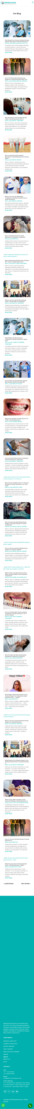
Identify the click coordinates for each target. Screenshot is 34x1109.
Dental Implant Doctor (20, 43)
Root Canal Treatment (20, 263)
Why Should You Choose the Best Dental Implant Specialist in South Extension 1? (17, 41)
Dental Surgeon (17, 201)
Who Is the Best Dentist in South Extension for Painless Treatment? (15, 236)
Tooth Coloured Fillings (20, 802)
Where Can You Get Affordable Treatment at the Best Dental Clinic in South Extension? (16, 198)
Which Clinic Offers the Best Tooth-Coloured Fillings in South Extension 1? (16, 800)
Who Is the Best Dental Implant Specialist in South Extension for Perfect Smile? (17, 157)
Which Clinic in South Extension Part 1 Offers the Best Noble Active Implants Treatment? (16, 574)
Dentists (15, 238)
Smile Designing (18, 658)
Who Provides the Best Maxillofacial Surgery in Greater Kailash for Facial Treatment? (15, 523)
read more (8, 52)
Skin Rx (5, 1054)
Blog (5, 1061)
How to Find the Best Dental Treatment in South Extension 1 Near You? (16, 459)
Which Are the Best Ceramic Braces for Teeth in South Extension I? (16, 419)
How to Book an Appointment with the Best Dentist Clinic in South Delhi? (16, 381)
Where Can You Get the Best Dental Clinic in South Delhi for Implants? (15, 300)
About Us (6, 1059)
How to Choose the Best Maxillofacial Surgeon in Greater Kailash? (16, 549)
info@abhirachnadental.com (12, 1078)
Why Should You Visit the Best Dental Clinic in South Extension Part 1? (16, 118)
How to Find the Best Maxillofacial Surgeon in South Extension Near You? (16, 78)
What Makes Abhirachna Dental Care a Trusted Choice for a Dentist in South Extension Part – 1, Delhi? (16, 696)
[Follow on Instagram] (5, 1091)
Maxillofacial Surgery (20, 526)
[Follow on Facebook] (9, 1091)
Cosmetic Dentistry (10, 1043)
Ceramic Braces (17, 421)
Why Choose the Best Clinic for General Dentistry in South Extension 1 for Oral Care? (17, 484)
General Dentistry (10, 1041)
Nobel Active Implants (20, 577)
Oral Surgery (8, 1049)
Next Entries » (26, 883)
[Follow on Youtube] (17, 1091)
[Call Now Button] (30, 1105)
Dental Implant (17, 160)
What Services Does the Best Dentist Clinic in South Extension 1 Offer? (16, 864)
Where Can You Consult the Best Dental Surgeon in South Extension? (17, 721)
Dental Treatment (17, 120)
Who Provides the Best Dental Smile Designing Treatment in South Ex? (15, 655)
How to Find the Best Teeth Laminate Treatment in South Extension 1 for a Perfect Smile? (16, 613)
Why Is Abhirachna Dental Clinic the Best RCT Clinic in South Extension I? (17, 261)
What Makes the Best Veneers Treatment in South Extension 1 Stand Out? (16, 339)
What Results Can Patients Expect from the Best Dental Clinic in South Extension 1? (17, 762)
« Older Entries (8, 883)
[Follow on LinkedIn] (13, 1091)
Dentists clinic (17, 383)
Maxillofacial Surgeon (20, 81)
